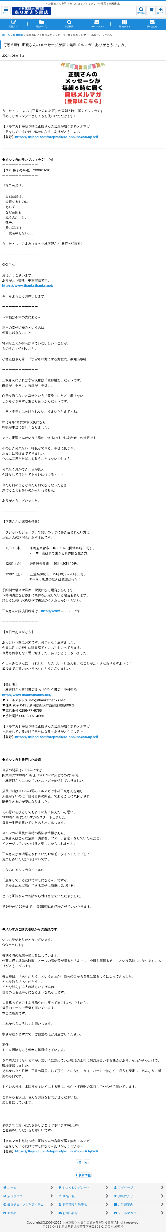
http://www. (51, 611)
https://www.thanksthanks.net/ (27, 285)
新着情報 (85, 1175)
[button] (6, 10)
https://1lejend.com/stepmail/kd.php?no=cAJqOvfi (56, 137)
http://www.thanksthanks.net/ (26, 695)
